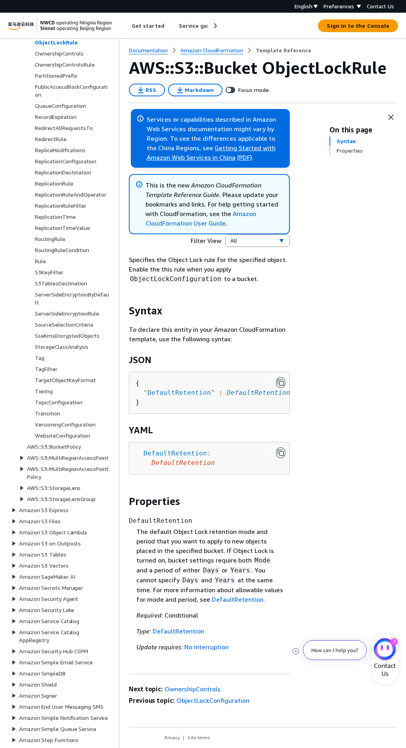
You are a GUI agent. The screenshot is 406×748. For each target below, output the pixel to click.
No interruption (206, 647)
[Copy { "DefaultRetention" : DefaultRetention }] (280, 382)
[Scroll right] (215, 25)
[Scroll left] (126, 25)
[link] (283, 50)
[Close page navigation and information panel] (390, 117)
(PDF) (244, 157)
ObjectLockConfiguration (212, 700)
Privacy (172, 737)
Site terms (199, 737)
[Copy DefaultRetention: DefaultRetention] (280, 452)
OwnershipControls (192, 689)
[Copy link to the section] (122, 311)
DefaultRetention (258, 392)
